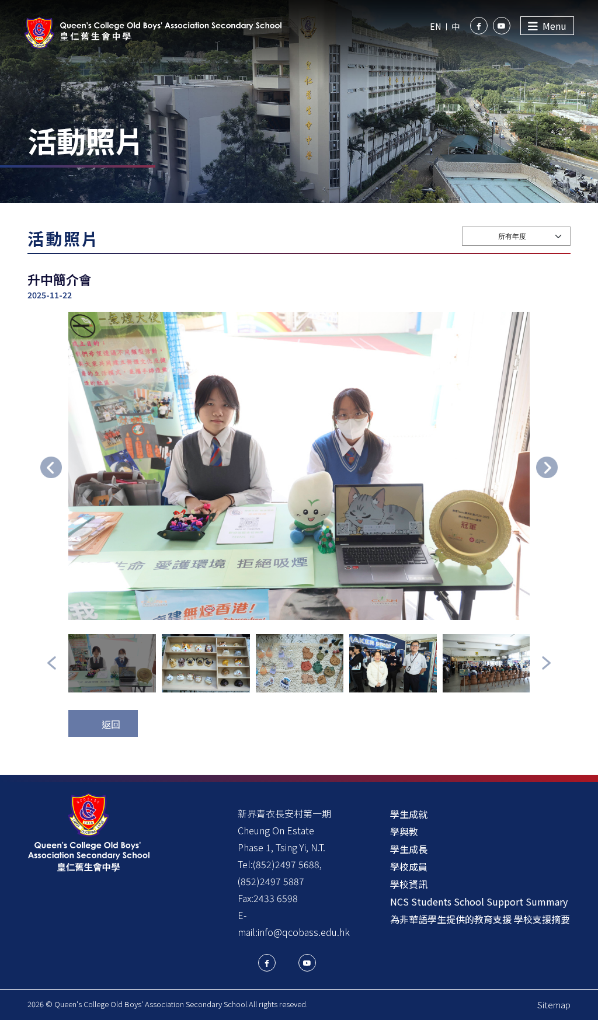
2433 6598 (275, 898)
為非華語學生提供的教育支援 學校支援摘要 (480, 919)
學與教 (404, 831)
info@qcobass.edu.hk (304, 932)
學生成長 (408, 849)
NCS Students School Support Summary (479, 901)
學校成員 (408, 866)
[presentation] (51, 467)
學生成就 (408, 814)
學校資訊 (408, 884)
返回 (111, 724)
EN (435, 26)
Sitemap (554, 1004)
